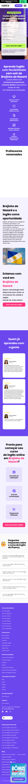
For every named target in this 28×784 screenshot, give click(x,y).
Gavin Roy (4, 640)
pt (7, 718)
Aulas (3, 682)
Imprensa (4, 662)
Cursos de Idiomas (8, 608)
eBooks (4, 689)
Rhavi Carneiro (5, 635)
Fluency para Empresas (8, 667)
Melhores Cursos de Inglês (8, 754)
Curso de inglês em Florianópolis (10, 747)
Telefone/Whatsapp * (8, 37)
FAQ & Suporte (5, 703)
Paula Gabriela (5, 638)
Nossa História (5, 696)
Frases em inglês (21, 754)
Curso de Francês (6, 616)
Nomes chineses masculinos (9, 762)
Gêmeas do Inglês (6, 643)
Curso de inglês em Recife (8, 740)
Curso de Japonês (6, 623)
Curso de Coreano (6, 626)
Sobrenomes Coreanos (7, 764)
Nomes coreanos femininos (9, 759)
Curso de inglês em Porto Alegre (10, 737)
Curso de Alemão (6, 621)
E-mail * (4, 30)
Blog (3, 679)
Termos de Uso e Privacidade (9, 670)
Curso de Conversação (8, 657)
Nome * (4, 24)
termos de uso (12, 51)
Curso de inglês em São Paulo (9, 727)
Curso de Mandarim (7, 628)
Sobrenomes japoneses (8, 769)
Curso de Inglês (6, 611)
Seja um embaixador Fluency (9, 672)
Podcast (4, 684)
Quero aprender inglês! (14, 46)
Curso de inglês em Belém (8, 745)
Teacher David (5, 650)
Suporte (4, 665)
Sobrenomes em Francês (8, 772)
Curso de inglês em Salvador (9, 735)
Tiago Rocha (5, 648)
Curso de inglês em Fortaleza (9, 742)
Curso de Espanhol (6, 613)
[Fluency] (5, 6)
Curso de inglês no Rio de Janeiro (10, 732)
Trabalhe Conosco (6, 660)
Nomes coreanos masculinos (9, 767)
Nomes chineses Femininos (8, 774)
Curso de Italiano (6, 618)
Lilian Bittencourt (6, 645)
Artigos (4, 687)
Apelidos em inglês (6, 757)
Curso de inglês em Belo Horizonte (10, 730)
